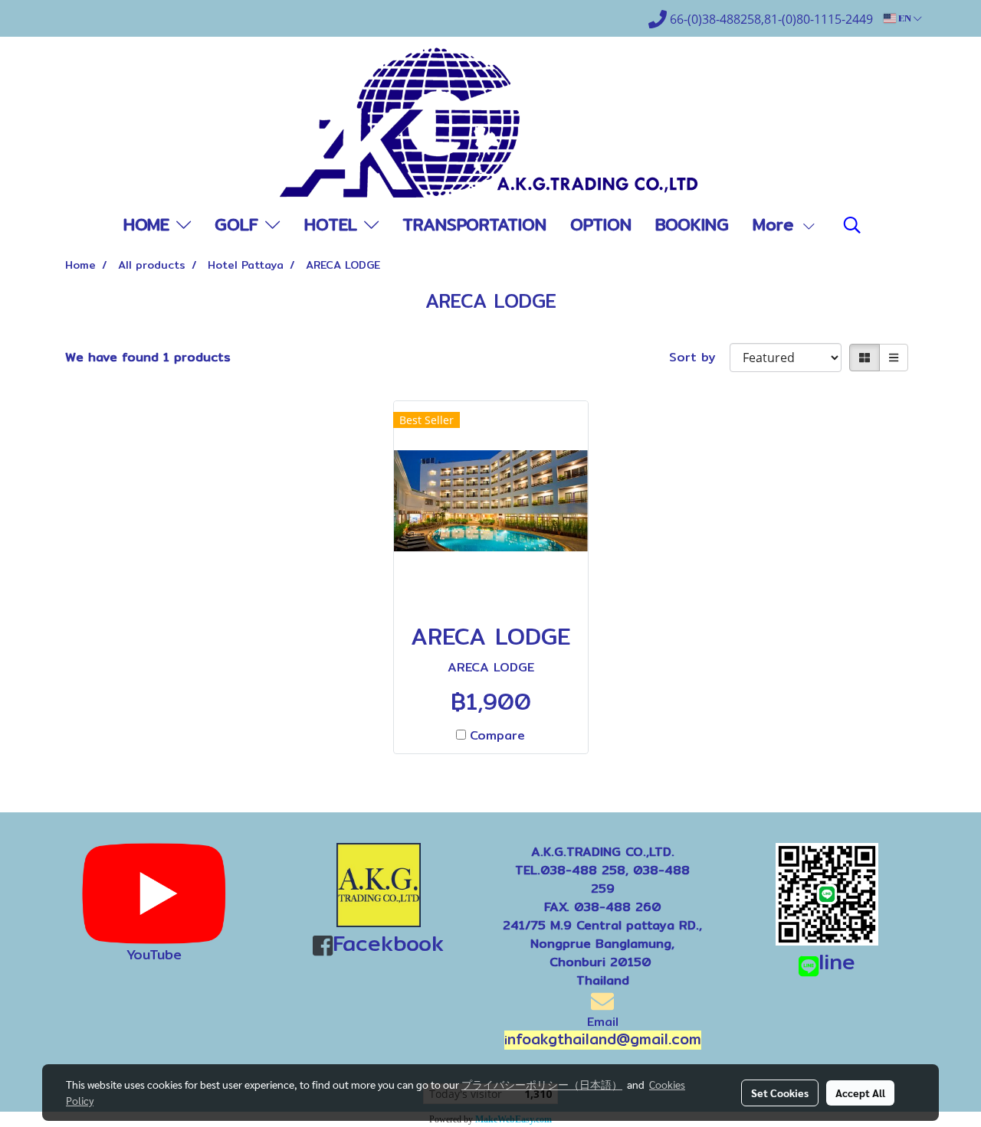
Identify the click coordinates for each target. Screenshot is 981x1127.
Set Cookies (780, 1092)
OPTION (601, 224)
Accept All (860, 1092)
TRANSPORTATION (474, 224)
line (837, 961)
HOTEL (334, 224)
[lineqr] (827, 893)
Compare (497, 736)
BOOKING (692, 224)
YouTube (154, 954)
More (777, 224)
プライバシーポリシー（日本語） (541, 1084)
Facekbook (388, 943)
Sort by (699, 357)
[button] (852, 225)
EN (905, 18)
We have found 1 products (148, 357)
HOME (149, 224)
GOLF (240, 224)
